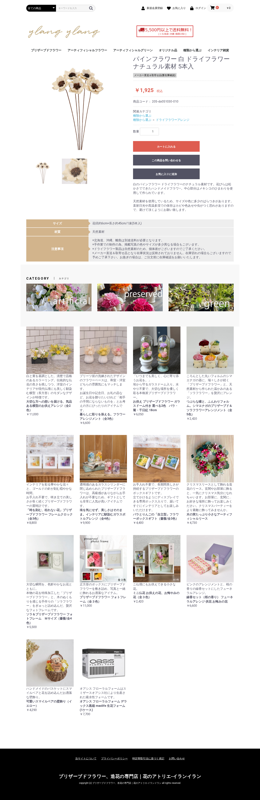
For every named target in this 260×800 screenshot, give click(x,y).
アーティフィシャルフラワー (87, 50)
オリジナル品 (168, 50)
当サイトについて (86, 758)
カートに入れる (166, 146)
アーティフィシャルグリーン (133, 50)
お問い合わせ (177, 758)
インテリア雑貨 (218, 50)
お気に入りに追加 (166, 174)
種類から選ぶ (192, 50)
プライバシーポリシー (114, 758)
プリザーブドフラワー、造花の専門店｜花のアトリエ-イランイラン (130, 776)
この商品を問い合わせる (166, 160)
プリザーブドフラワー (46, 50)
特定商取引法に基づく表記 (148, 758)
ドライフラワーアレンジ (172, 120)
